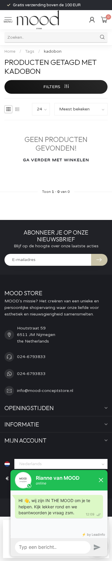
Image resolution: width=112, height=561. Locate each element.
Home (10, 51)
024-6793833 (31, 356)
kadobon (53, 51)
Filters (52, 86)
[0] (104, 20)
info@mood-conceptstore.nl (45, 390)
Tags (29, 51)
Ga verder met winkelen (56, 159)
